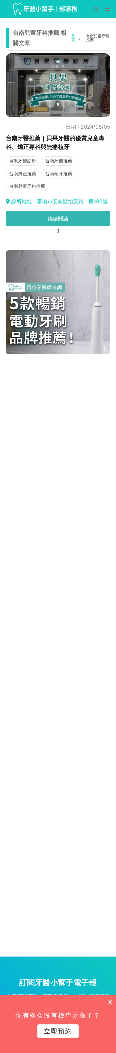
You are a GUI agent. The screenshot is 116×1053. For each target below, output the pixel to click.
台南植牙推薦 (58, 173)
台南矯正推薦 (22, 173)
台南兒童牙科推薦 (27, 186)
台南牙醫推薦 (58, 160)
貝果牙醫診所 (22, 160)
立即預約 (58, 1031)
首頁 (73, 38)
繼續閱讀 (58, 218)
